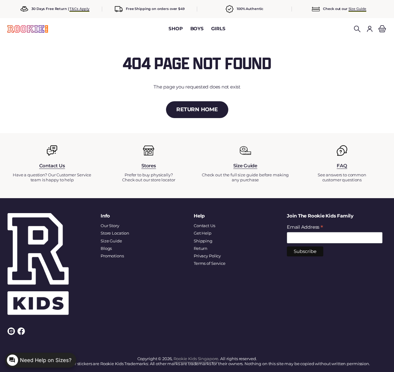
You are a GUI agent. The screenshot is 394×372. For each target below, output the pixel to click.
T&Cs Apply (79, 9)
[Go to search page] (357, 29)
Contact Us (204, 225)
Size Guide (358, 9)
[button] (357, 29)
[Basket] (381, 29)
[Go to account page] (369, 29)
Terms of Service (209, 263)
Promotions (112, 255)
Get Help (202, 233)
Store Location (115, 233)
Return (200, 248)
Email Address (305, 227)
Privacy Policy (207, 255)
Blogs (106, 248)
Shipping (203, 240)
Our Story (110, 225)
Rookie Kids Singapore (195, 358)
